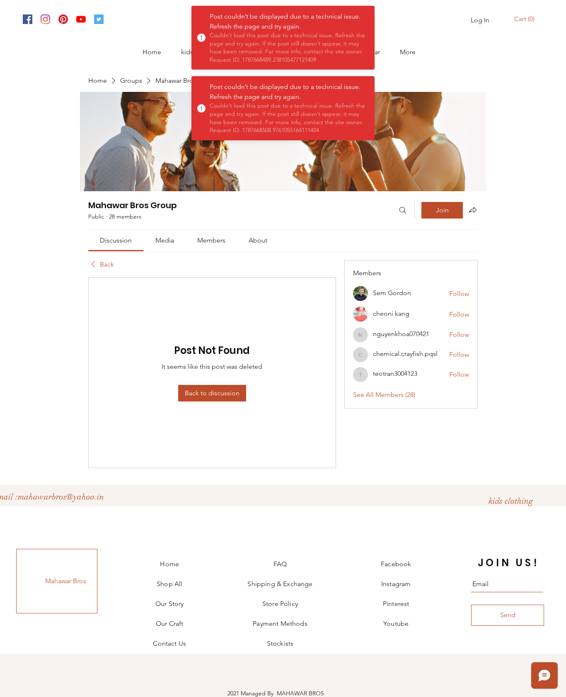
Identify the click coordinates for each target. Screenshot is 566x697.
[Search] (403, 210)
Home (169, 564)
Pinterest (396, 604)
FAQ (280, 564)
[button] (525, 19)
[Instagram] (45, 19)
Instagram (396, 584)
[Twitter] (99, 19)
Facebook (396, 564)
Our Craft (169, 623)
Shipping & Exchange (279, 584)
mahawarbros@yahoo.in (61, 497)
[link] (116, 240)
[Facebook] (27, 19)
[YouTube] (81, 19)
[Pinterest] (63, 19)
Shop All (169, 584)
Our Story (169, 604)
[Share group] (473, 210)
